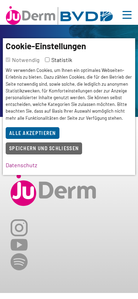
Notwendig (26, 59)
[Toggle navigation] (127, 14)
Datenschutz (21, 165)
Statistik (61, 59)
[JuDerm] (59, 14)
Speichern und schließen (44, 148)
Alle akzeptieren (32, 133)
